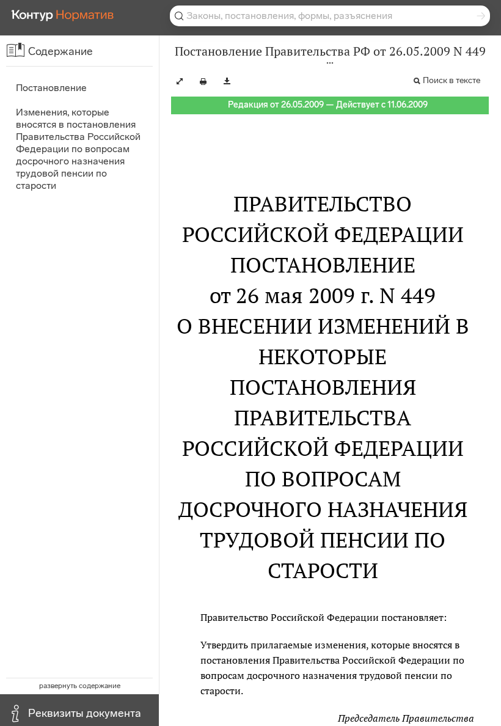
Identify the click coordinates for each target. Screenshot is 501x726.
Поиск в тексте (451, 80)
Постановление (51, 88)
